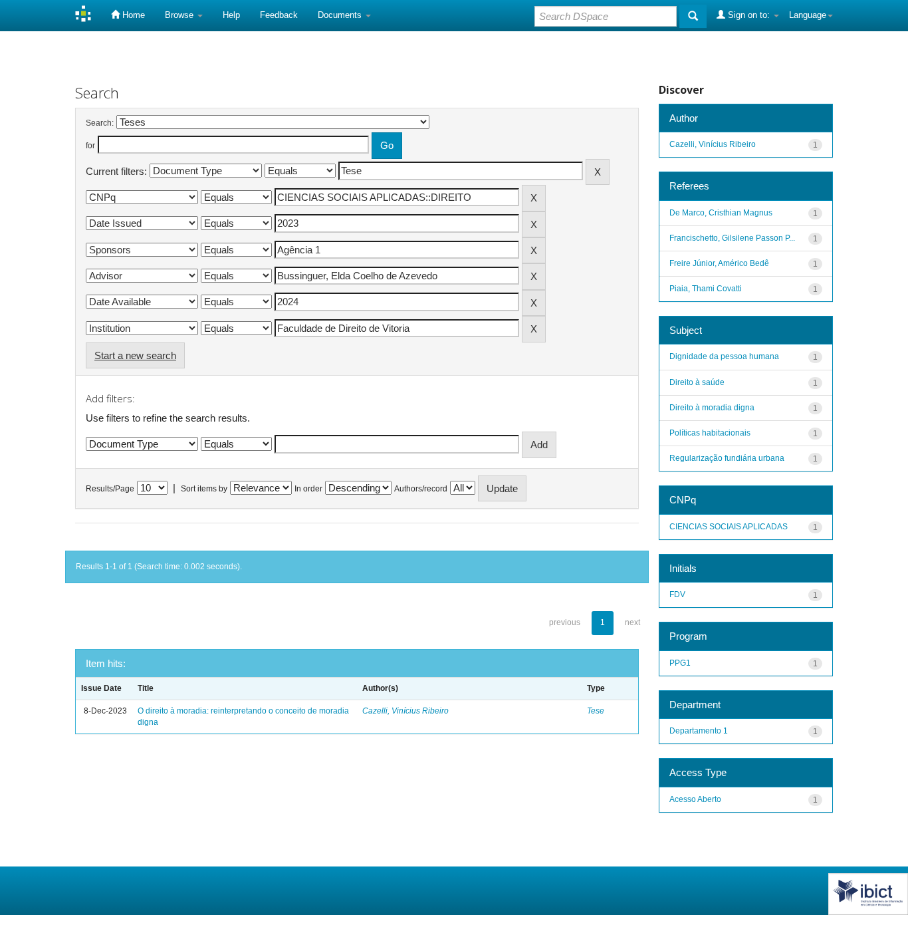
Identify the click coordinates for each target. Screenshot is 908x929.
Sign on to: (748, 15)
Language (807, 15)
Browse (180, 15)
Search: (100, 123)
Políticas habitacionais (709, 433)
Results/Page (110, 488)
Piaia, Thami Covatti (705, 288)
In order (308, 488)
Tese (595, 711)
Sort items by (204, 488)
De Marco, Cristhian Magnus (720, 212)
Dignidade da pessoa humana (724, 356)
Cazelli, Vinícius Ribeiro (405, 711)
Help (231, 15)
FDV (677, 594)
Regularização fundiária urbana (726, 458)
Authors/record (420, 488)
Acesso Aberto (695, 799)
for (90, 145)
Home (132, 15)
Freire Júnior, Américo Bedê (719, 263)
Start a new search (135, 355)
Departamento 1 (698, 730)
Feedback (279, 15)
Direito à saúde (697, 382)
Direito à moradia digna (711, 407)
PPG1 (680, 663)
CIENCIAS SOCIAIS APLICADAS (728, 526)
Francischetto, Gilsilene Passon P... (732, 238)
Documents (341, 15)
